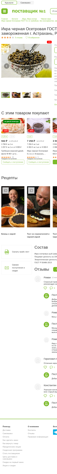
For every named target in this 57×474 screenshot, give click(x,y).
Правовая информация (38, 437)
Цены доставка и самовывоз (10, 458)
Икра (24, 19)
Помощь (6, 426)
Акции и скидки (9, 465)
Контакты (32, 430)
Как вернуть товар (10, 443)
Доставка (6, 430)
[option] (26, 66)
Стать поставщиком (11, 453)
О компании (33, 426)
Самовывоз (7, 433)
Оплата (6, 437)
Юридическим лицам (12, 447)
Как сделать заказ (10, 440)
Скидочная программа (12, 450)
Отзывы (31, 433)
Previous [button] (6, 66)
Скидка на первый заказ (13, 462)
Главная (4, 19)
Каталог (15, 19)
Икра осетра (32, 19)
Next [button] (46, 66)
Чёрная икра (46, 19)
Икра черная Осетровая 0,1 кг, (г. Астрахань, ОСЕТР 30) (37, 152)
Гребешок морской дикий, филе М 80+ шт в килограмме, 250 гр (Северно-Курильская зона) (12, 152)
